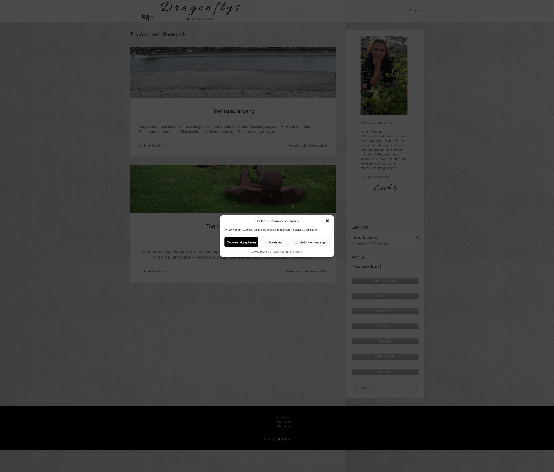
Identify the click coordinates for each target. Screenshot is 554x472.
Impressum (296, 251)
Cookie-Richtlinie (261, 251)
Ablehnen (275, 242)
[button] (327, 221)
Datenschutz (280, 251)
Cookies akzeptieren (241, 242)
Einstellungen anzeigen (311, 242)
